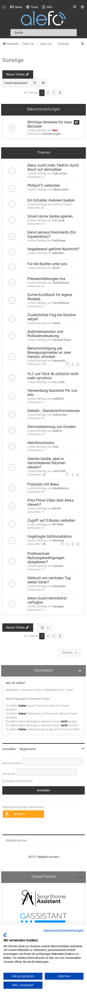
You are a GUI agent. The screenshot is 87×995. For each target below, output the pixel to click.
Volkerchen (59, 173)
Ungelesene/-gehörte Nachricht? (53, 249)
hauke (56, 323)
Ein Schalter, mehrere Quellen (51, 200)
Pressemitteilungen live (46, 279)
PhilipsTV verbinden (43, 186)
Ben (55, 130)
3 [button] (54, 92)
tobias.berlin (60, 189)
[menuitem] (16, 7)
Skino (56, 268)
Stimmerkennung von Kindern (51, 427)
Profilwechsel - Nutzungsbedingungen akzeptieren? (45, 558)
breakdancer (60, 488)
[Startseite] (43, 19)
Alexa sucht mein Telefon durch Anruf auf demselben (53, 167)
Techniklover (60, 282)
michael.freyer (61, 339)
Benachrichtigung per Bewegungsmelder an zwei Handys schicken (49, 352)
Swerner (57, 566)
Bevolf (56, 508)
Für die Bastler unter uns (47, 264)
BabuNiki (58, 253)
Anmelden (9, 749)
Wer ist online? (15, 683)
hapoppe (58, 606)
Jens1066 (58, 471)
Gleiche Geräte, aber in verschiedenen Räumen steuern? (46, 463)
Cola (55, 446)
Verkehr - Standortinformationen (53, 411)
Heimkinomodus (40, 443)
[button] (60, 93)
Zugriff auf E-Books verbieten (51, 520)
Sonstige (12, 60)
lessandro (58, 360)
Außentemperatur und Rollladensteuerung (45, 334)
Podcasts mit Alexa (43, 484)
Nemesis (58, 540)
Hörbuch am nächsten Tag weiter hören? (49, 580)
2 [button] (48, 92)
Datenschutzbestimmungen (64, 930)
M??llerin (58, 524)
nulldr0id (58, 398)
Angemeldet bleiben (19, 781)
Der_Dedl (58, 220)
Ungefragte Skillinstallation (49, 537)
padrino (57, 430)
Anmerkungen (51, 133)
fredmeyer (59, 240)
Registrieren (28, 749)
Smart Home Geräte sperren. (50, 216)
